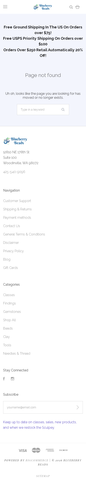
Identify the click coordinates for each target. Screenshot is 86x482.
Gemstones (12, 312)
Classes (9, 295)
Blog (6, 259)
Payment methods (17, 218)
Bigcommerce (37, 460)
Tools (7, 345)
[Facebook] (4, 379)
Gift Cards (10, 268)
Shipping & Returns (17, 209)
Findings (9, 303)
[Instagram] (12, 379)
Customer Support (17, 201)
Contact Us (11, 226)
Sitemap (43, 476)
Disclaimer (11, 243)
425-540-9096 (14, 172)
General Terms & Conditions (24, 234)
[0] (77, 7)
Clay (6, 337)
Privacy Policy (13, 251)
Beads (8, 328)
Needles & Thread (16, 353)
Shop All (9, 320)
